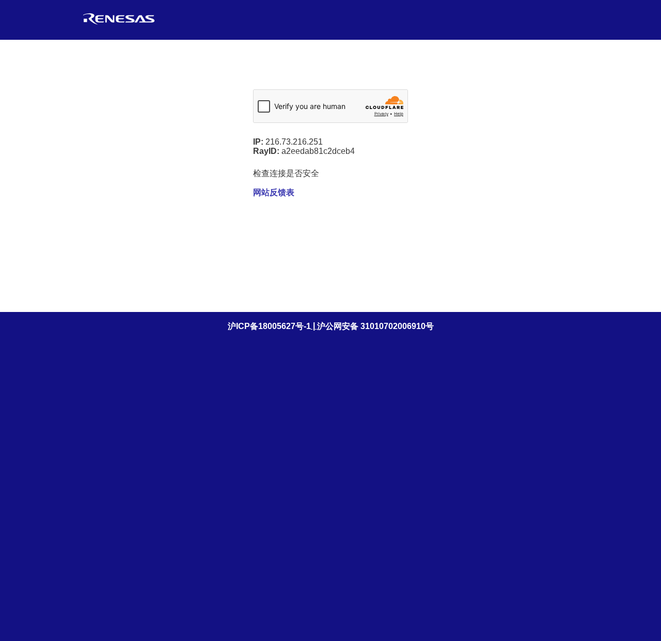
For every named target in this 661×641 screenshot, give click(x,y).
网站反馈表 (273, 192)
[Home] (119, 24)
